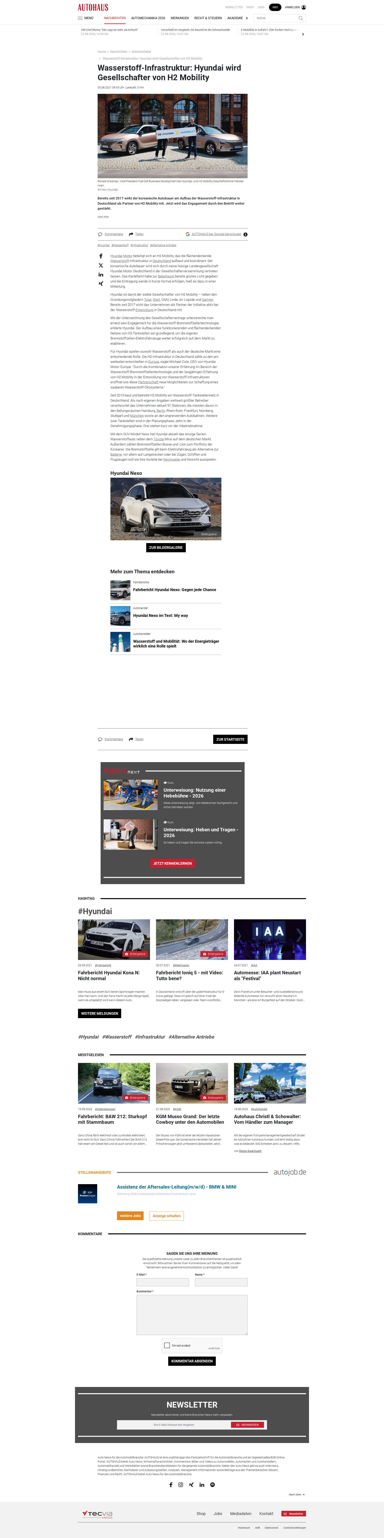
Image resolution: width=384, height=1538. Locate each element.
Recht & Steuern (208, 18)
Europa (153, 362)
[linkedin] (202, 1484)
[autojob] (290, 1172)
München (137, 416)
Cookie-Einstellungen (294, 1527)
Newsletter (234, 7)
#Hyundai (95, 911)
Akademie (235, 18)
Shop (250, 7)
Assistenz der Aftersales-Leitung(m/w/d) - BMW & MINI (176, 1187)
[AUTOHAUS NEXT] (122, 770)
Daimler (207, 300)
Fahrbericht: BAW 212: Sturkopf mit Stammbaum (112, 1119)
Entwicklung (144, 310)
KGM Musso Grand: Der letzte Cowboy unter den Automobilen (190, 1119)
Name (199, 1274)
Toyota (159, 439)
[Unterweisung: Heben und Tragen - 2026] (131, 834)
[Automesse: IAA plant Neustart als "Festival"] (270, 939)
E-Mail (141, 1274)
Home (102, 52)
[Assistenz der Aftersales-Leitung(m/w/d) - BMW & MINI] (87, 1193)
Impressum (244, 1527)
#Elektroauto (181, 965)
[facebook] (170, 1484)
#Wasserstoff (116, 1037)
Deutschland (162, 261)
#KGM (177, 1109)
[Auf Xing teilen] (101, 283)
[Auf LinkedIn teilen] (101, 274)
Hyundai (116, 256)
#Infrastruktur (150, 1037)
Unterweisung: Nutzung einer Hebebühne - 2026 (195, 793)
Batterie (116, 454)
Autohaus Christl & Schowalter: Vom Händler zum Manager (267, 1119)
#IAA (254, 965)
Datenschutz (271, 1527)
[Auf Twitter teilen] (101, 265)
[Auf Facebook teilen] (100, 255)
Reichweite (171, 459)
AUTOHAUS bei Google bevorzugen (216, 234)
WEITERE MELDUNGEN (99, 1013)
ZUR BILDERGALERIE (166, 547)
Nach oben (295, 1494)
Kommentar (144, 1291)
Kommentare (114, 234)
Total (147, 300)
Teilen (139, 234)
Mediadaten (240, 1513)
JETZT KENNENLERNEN (172, 863)
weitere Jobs (130, 1216)
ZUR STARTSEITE (230, 739)
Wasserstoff (119, 261)
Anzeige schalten (167, 1216)
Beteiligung (166, 276)
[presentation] (303, 34)
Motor (127, 256)
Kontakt (266, 1513)
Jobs (260, 7)
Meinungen (180, 18)
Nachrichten (115, 18)
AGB (257, 1527)
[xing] (191, 1484)
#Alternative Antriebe (191, 1037)
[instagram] (180, 1484)
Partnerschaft (148, 382)
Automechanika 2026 (148, 18)
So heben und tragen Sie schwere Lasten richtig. (193, 842)
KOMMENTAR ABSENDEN (192, 1361)
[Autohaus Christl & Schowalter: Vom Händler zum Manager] (270, 1083)
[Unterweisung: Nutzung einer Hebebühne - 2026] (131, 795)
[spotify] (212, 1484)
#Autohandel (259, 1109)
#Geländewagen (105, 1109)
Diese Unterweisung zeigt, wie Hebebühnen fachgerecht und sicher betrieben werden (200, 805)
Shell (156, 300)
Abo (275, 7)
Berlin (161, 411)
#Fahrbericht (103, 965)
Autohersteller (141, 52)
